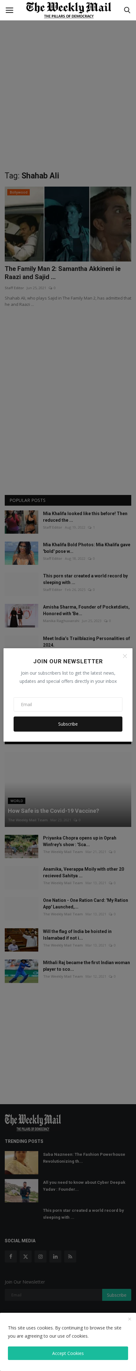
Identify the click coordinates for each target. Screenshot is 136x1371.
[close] (130, 1319)
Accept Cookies (68, 1353)
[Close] (125, 656)
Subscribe (68, 724)
